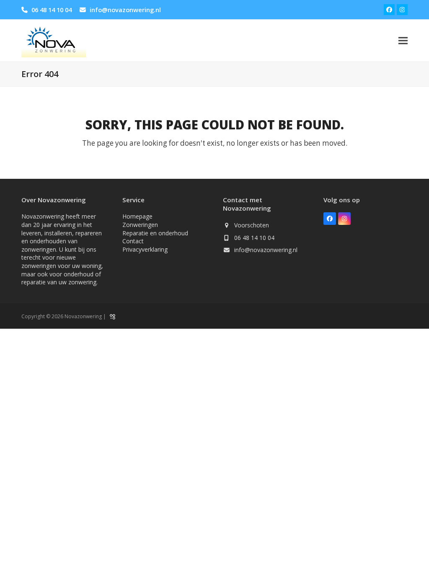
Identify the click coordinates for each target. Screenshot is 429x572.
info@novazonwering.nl (125, 9)
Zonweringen (140, 225)
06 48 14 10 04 (51, 9)
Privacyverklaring (145, 249)
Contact (133, 241)
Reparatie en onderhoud (155, 233)
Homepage (137, 216)
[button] (403, 40)
